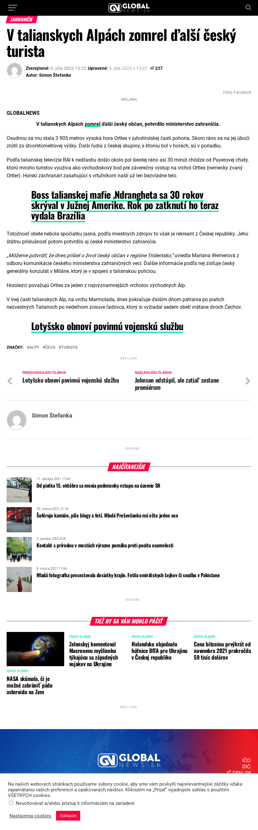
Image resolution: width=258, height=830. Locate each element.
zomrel (92, 124)
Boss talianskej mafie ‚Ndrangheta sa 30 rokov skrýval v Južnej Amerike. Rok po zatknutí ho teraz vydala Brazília (125, 205)
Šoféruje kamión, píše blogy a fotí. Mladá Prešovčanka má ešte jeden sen (107, 515)
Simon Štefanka (55, 75)
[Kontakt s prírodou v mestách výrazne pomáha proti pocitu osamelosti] (19, 560)
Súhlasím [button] (68, 815)
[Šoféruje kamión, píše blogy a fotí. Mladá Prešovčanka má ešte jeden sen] (19, 530)
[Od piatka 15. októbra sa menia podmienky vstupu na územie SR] (19, 500)
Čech (50, 348)
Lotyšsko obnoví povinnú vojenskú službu (107, 326)
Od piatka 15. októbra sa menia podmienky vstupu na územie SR (98, 485)
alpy (34, 348)
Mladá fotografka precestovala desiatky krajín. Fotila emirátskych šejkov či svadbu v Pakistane (128, 575)
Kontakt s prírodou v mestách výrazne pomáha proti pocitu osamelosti (104, 545)
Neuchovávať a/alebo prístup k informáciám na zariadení (75, 803)
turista (69, 348)
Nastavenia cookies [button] (30, 816)
